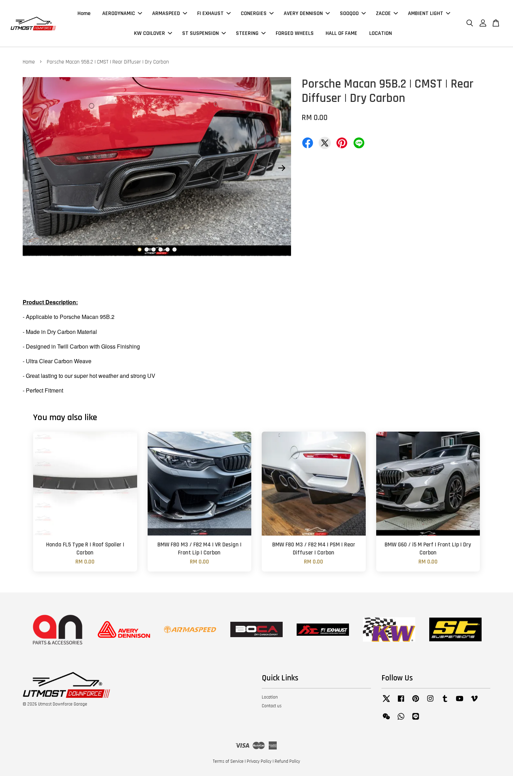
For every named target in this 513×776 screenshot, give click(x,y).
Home (83, 13)
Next (281, 168)
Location (270, 697)
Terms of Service (228, 761)
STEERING (247, 33)
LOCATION (380, 33)
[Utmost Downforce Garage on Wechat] (386, 720)
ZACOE (383, 13)
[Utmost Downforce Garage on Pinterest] (416, 702)
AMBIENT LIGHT (425, 13)
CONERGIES (254, 13)
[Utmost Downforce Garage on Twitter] (386, 702)
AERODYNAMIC (118, 13)
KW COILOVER (149, 33)
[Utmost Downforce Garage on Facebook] (401, 702)
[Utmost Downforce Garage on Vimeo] (474, 702)
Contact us (272, 706)
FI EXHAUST (210, 13)
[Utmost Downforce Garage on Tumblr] (445, 702)
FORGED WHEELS (295, 33)
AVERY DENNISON (303, 13)
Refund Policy (287, 761)
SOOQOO (349, 13)
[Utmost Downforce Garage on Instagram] (430, 702)
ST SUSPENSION (200, 33)
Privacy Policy (259, 761)
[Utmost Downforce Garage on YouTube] (459, 702)
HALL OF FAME (341, 33)
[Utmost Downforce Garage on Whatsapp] (401, 720)
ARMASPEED (166, 13)
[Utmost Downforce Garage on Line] (416, 720)
